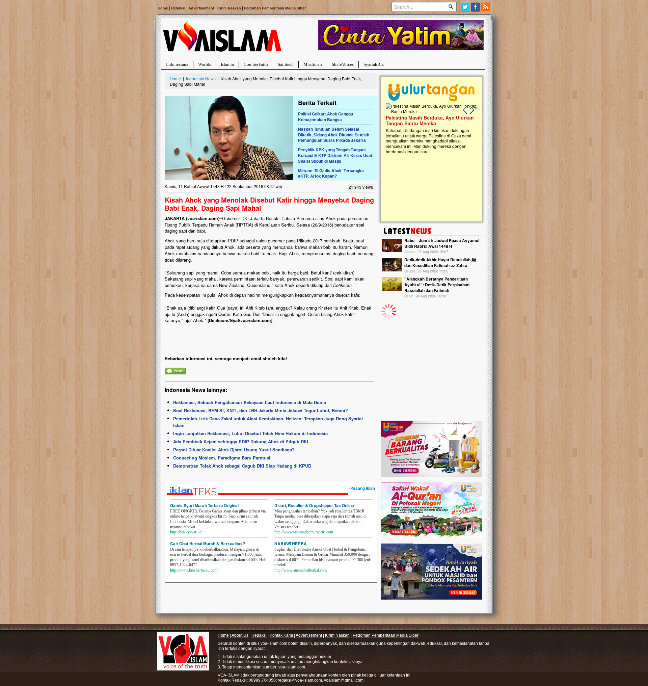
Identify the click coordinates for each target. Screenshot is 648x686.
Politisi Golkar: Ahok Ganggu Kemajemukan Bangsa (325, 117)
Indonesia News (201, 78)
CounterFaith (256, 64)
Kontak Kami (281, 635)
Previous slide (465, 110)
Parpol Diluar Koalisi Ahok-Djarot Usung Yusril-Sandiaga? (234, 449)
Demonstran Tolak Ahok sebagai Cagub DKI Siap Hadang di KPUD (242, 466)
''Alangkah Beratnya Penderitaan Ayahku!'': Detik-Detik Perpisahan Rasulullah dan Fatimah (436, 284)
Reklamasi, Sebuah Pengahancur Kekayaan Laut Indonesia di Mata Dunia (249, 402)
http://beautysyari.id (185, 532)
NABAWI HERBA (290, 543)
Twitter (465, 7)
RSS (486, 7)
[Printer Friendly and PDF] (175, 370)
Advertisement (201, 7)
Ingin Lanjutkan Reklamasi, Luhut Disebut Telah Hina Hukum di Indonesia (250, 433)
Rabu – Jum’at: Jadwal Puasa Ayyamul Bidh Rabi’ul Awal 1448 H (441, 243)
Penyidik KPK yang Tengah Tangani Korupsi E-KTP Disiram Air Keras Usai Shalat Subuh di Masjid (335, 155)
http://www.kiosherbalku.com (193, 570)
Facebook (475, 7)
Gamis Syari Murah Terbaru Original (204, 505)
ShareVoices (343, 64)
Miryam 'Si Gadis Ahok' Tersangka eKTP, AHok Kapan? (331, 173)
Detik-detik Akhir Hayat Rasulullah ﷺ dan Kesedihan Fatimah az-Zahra (440, 262)
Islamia (227, 64)
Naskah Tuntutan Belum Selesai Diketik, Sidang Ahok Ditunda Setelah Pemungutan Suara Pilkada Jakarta (333, 134)
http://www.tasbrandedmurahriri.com (303, 532)
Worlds (204, 64)
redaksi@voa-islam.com (300, 680)
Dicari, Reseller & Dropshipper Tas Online (314, 505)
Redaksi (178, 7)
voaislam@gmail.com (343, 680)
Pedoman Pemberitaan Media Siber (275, 7)
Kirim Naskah (229, 7)
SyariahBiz (373, 64)
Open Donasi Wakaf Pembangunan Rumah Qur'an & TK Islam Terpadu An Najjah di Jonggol (429, 129)
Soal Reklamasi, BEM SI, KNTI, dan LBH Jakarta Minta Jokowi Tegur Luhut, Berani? (260, 410)
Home (163, 7)
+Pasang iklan (361, 488)
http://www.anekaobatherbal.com (300, 570)
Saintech (286, 64)
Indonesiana (177, 64)
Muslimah (312, 64)
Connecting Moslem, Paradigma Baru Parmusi (221, 457)
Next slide (471, 110)
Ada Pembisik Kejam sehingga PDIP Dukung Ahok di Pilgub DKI (240, 441)
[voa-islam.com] (222, 39)
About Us (240, 635)
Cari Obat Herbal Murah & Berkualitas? (207, 543)
